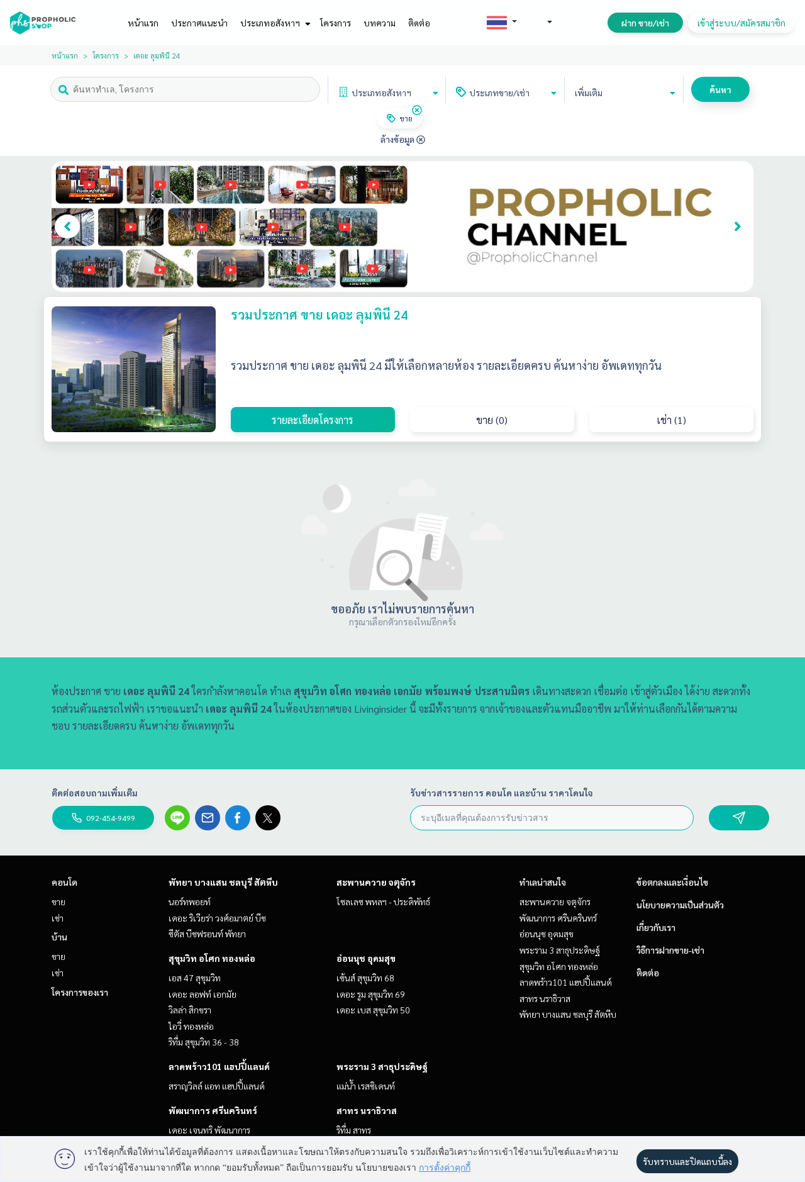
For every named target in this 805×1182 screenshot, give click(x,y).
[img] (417, 110)
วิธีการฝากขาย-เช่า (670, 950)
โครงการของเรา (80, 992)
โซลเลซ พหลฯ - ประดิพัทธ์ (383, 901)
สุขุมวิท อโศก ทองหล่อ (212, 958)
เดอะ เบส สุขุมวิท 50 (373, 1009)
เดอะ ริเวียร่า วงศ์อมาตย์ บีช (217, 917)
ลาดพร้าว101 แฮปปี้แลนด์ (219, 1066)
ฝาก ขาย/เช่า (645, 22)
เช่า (58, 917)
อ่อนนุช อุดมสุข (366, 958)
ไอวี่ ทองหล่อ (191, 1026)
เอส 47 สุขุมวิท (195, 977)
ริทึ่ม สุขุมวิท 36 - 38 (204, 1041)
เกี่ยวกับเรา (655, 927)
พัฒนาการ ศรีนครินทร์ (213, 1110)
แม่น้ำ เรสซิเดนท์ (365, 1085)
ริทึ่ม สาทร (353, 1129)
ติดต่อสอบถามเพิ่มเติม (95, 792)
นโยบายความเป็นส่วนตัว (680, 904)
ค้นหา (720, 89)
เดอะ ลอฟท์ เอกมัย (202, 994)
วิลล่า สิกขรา (190, 1009)
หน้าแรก (143, 22)
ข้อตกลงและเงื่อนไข (672, 882)
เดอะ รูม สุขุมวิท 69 (370, 994)
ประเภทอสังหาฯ (271, 22)
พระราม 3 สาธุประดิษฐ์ (382, 1066)
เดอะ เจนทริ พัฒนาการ (209, 1129)
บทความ (380, 22)
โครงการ (335, 22)
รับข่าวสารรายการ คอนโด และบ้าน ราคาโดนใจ (501, 792)
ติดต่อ (419, 22)
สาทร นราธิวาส (366, 1110)
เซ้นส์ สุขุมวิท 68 (365, 977)
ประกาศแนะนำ (199, 22)
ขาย (58, 901)
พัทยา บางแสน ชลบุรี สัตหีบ (223, 882)
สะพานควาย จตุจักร (376, 882)
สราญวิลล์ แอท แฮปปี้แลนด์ (217, 1085)
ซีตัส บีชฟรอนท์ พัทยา (207, 933)
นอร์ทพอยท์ (190, 901)
